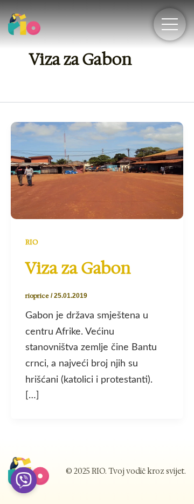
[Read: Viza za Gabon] (97, 170)
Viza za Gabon (78, 268)
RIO (31, 242)
